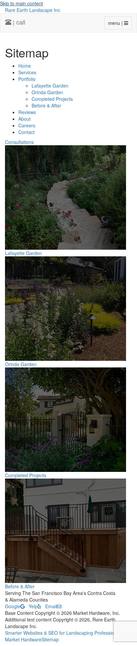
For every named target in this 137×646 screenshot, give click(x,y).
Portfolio (27, 79)
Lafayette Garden (50, 85)
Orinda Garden (47, 92)
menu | (116, 23)
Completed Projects (52, 99)
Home (24, 65)
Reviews (27, 112)
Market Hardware (23, 639)
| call (18, 22)
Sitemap (50, 639)
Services (27, 72)
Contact (26, 132)
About (24, 118)
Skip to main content (21, 3)
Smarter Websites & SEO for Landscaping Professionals (64, 632)
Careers (26, 125)
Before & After (46, 105)
